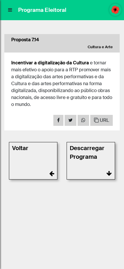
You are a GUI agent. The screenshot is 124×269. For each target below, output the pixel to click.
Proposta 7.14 (25, 40)
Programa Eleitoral (42, 10)
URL (104, 120)
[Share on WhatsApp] (83, 120)
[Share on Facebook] (58, 120)
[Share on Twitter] (70, 120)
